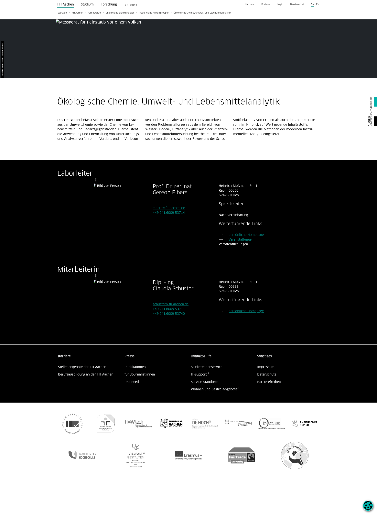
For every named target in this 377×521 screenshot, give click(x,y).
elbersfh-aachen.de (169, 208)
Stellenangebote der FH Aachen (82, 367)
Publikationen (135, 367)
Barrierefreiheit (269, 382)
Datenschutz (266, 374)
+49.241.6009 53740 (169, 313)
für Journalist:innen (139, 374)
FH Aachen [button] (65, 4)
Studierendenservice (206, 367)
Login (280, 4)
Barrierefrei (297, 4)
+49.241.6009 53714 (169, 212)
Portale (265, 4)
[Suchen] (126, 4)
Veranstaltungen (241, 239)
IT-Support (199, 374)
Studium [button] (87, 4)
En (317, 4)
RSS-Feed (131, 382)
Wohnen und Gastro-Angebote (214, 389)
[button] (368, 507)
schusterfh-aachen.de (170, 304)
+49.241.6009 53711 (169, 309)
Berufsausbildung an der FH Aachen (85, 374)
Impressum (265, 367)
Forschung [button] (109, 4)
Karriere (249, 4)
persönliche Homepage (246, 234)
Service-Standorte (204, 382)
